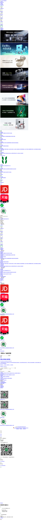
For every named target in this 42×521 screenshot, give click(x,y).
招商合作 (1, 385)
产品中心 (1, 1)
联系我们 (1, 387)
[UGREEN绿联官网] (3, 0)
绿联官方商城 (2, 383)
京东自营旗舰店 (2, 381)
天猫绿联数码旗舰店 (3, 382)
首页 (1, 349)
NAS (1, 183)
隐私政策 (17, 428)
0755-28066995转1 (2, 465)
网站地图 (24, 428)
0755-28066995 (2, 461)
